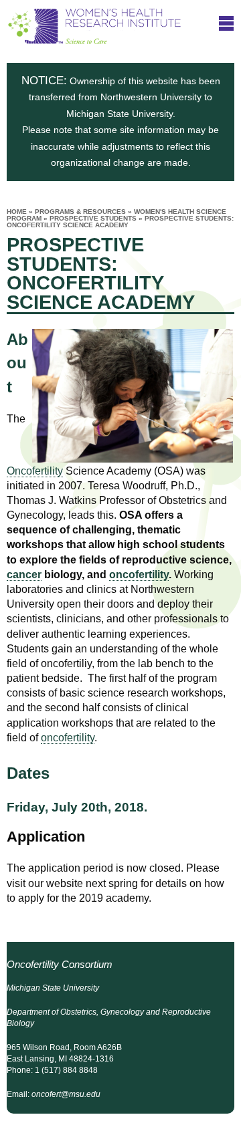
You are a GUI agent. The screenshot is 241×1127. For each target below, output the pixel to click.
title (226, 23)
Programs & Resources (80, 211)
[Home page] (94, 38)
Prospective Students (93, 218)
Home (17, 211)
